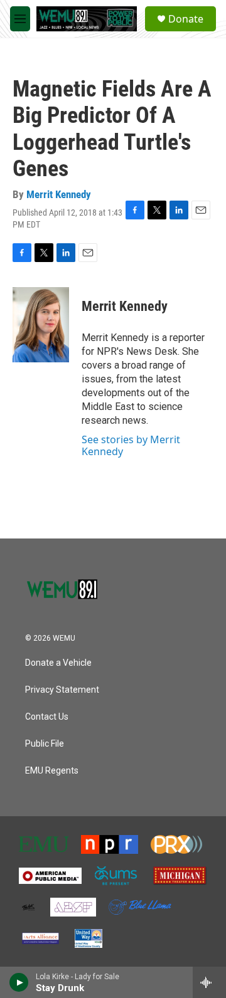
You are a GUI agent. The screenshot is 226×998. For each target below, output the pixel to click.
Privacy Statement (62, 690)
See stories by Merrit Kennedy (131, 445)
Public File (44, 743)
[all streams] (209, 982)
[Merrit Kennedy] (41, 324)
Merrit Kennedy (58, 194)
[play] (19, 982)
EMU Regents (51, 770)
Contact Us (46, 717)
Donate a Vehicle (58, 663)
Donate (185, 18)
